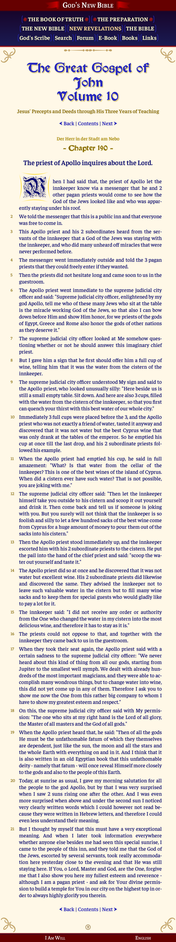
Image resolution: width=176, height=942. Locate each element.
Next (109, 123)
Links (149, 37)
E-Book (108, 37)
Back (66, 123)
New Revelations (95, 28)
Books (130, 37)
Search (63, 37)
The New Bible (43, 28)
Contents (88, 123)
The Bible (140, 28)
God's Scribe (34, 37)
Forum (85, 37)
